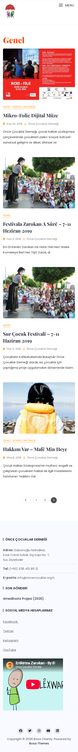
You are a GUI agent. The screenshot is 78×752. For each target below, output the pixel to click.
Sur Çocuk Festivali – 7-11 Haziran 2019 (31, 337)
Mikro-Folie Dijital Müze (30, 115)
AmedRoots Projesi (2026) (23, 599)
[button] (66, 5)
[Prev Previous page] (25, 500)
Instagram (10, 640)
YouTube (9, 650)
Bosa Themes (39, 743)
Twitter (8, 631)
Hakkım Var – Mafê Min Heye (35, 449)
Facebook (10, 622)
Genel (7, 107)
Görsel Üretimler (24, 107)
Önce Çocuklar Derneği (43, 124)
